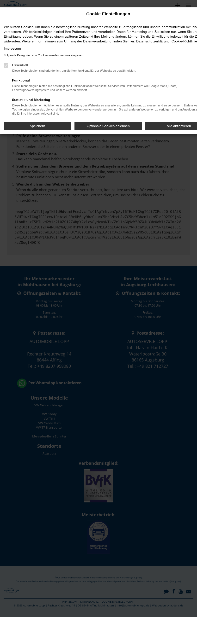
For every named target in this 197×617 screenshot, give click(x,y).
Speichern (37, 126)
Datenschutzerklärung (153, 41)
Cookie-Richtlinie (184, 41)
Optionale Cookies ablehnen (108, 126)
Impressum (12, 48)
